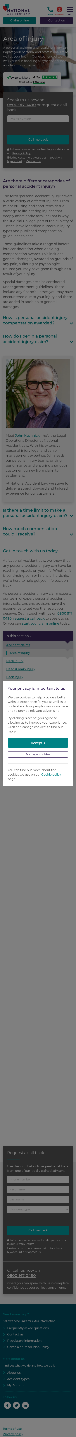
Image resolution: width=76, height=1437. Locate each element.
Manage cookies (38, 754)
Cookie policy (51, 774)
